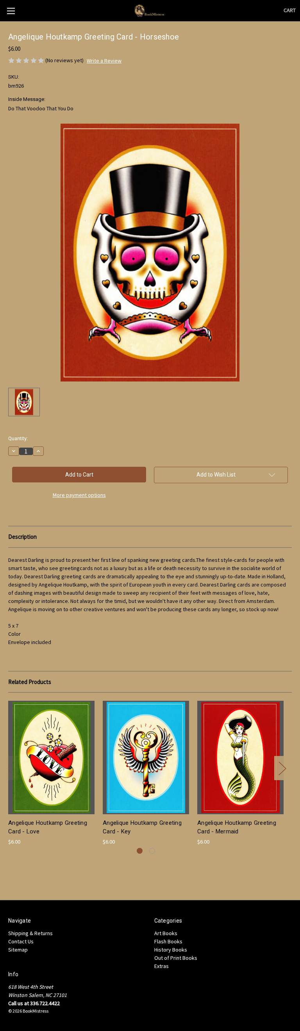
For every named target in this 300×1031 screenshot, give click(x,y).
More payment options (79, 494)
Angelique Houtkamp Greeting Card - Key (142, 827)
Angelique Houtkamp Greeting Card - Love (47, 827)
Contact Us (21, 941)
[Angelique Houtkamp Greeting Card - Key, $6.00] (146, 757)
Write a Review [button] (104, 60)
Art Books (165, 933)
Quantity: (18, 438)
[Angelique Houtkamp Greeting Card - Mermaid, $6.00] (240, 757)
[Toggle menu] (10, 11)
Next (282, 768)
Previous (10, 768)
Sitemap (18, 949)
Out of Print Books (175, 957)
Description (22, 536)
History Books (170, 949)
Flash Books (168, 941)
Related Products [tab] (29, 682)
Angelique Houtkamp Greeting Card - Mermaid (236, 827)
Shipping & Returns (30, 933)
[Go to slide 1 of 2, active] (140, 851)
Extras (161, 966)
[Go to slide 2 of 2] (152, 851)
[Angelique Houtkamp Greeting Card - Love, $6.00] (51, 757)
